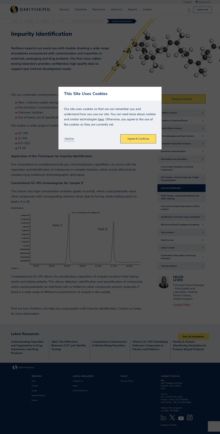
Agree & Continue (138, 139)
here (101, 119)
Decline (69, 139)
